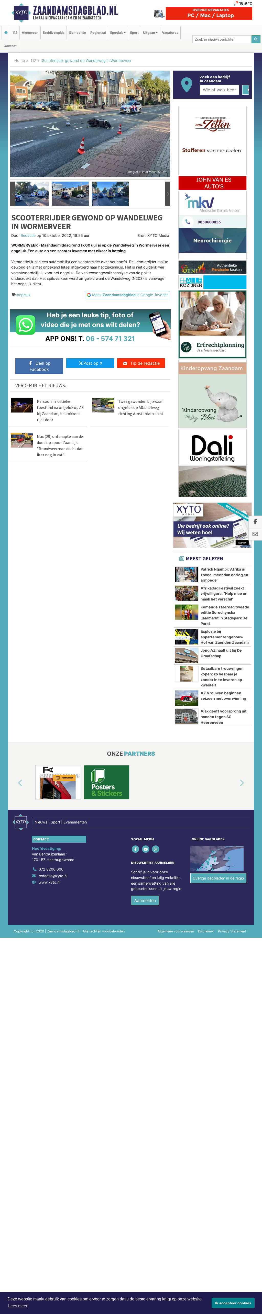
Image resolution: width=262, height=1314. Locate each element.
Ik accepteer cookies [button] (233, 1303)
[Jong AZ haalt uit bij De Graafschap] (187, 655)
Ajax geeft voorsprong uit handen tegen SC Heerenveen (224, 716)
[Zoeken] (256, 39)
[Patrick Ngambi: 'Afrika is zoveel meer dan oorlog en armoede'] (187, 574)
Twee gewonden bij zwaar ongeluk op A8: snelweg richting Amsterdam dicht (140, 407)
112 (14, 33)
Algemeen (30, 33)
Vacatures (170, 33)
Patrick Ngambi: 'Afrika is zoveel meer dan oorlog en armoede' (224, 574)
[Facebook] (136, 849)
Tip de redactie (145, 363)
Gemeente (77, 33)
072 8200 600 (51, 869)
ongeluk (23, 295)
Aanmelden (145, 900)
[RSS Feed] (156, 849)
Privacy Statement (232, 931)
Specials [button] (116, 33)
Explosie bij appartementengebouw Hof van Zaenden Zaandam (225, 636)
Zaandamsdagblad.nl (75, 10)
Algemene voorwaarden (176, 931)
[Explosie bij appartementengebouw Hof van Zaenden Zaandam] (187, 636)
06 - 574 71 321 (110, 338)
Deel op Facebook (40, 366)
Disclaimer (206, 931)
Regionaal (98, 33)
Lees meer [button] (17, 1306)
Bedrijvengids (53, 33)
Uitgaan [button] (149, 33)
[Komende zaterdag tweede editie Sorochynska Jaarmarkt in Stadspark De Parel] (187, 612)
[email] (255, 534)
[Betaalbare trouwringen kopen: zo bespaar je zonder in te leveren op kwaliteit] (187, 674)
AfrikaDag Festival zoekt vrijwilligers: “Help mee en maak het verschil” (224, 593)
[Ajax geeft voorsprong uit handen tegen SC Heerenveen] (187, 716)
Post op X (92, 363)
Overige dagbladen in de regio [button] (218, 878)
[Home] (6, 32)
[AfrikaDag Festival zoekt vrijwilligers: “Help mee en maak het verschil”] (187, 593)
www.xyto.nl (49, 882)
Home (19, 60)
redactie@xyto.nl (53, 876)
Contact (10, 46)
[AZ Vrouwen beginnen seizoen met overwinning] (187, 698)
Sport (134, 33)
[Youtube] (146, 849)
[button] (12, 194)
